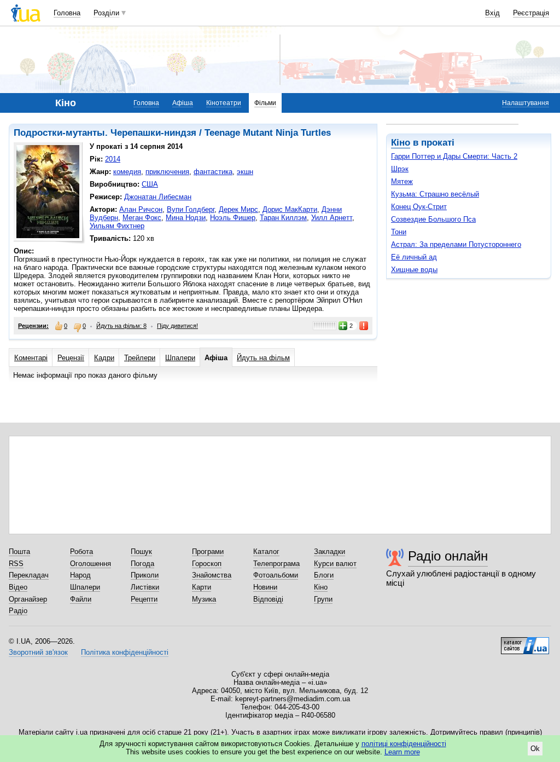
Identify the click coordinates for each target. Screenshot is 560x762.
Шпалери (180, 358)
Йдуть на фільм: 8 (121, 325)
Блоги (324, 575)
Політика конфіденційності (124, 652)
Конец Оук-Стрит (419, 207)
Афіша (182, 103)
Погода (142, 563)
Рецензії (70, 358)
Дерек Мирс (238, 209)
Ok (535, 748)
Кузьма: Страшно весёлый (435, 194)
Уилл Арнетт (331, 217)
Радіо (18, 611)
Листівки (145, 587)
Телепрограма (276, 563)
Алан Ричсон (140, 209)
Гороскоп (206, 563)
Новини (265, 587)
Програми (208, 551)
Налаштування (525, 103)
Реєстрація (531, 13)
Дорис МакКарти (289, 209)
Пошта (19, 551)
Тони (398, 232)
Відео (18, 587)
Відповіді (268, 599)
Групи (323, 599)
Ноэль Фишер (232, 217)
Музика (204, 599)
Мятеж (402, 181)
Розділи (106, 13)
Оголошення (90, 563)
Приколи (145, 575)
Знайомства (211, 575)
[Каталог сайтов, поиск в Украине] (525, 641)
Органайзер (28, 599)
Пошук (141, 551)
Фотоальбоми (275, 575)
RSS (16, 563)
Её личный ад (414, 257)
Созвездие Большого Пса (433, 219)
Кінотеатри (223, 103)
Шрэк (400, 169)
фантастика (213, 172)
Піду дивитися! (177, 325)
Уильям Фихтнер (117, 226)
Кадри (104, 358)
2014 (112, 159)
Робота (81, 551)
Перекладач (29, 575)
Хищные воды (414, 269)
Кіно (400, 142)
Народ (80, 575)
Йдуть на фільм (263, 358)
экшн (245, 172)
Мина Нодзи (186, 217)
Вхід (492, 13)
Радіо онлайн (448, 556)
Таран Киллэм (283, 217)
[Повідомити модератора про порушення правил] (364, 325)
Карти (201, 587)
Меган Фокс (141, 217)
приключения (167, 172)
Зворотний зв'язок (38, 652)
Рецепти (144, 599)
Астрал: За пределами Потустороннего (456, 244)
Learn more (402, 752)
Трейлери (139, 358)
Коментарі (31, 358)
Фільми (265, 103)
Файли (80, 599)
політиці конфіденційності (403, 744)
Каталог (266, 551)
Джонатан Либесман (157, 197)
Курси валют (335, 563)
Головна (67, 13)
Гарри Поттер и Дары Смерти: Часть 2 (454, 156)
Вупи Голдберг (190, 209)
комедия (127, 172)
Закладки (329, 551)
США (150, 184)
